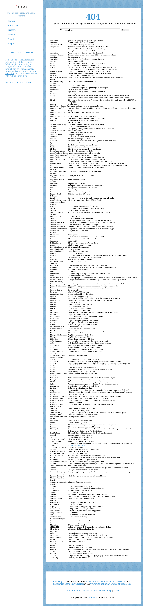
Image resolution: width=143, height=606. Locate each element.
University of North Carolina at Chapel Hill (110, 583)
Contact (85, 590)
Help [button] (10, 43)
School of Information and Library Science (106, 581)
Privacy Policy (98, 590)
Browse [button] (12, 21)
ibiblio (92, 597)
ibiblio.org (57, 581)
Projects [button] (12, 29)
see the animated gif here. (78, 445)
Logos (116, 590)
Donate (11, 34)
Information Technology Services (68, 583)
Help (109, 590)
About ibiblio (73, 590)
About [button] (11, 39)
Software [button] (12, 25)
